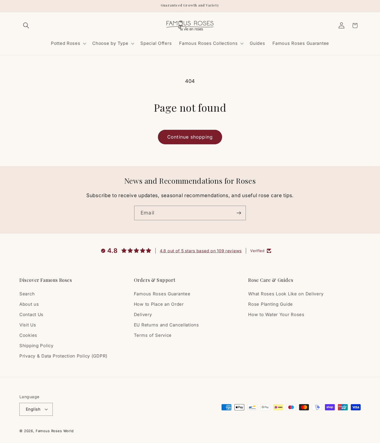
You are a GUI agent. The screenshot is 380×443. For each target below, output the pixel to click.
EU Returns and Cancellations (166, 324)
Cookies (28, 335)
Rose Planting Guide (270, 304)
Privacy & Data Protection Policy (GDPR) (63, 356)
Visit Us (27, 324)
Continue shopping (190, 137)
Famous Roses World (55, 431)
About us (29, 304)
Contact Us (31, 314)
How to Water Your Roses (276, 314)
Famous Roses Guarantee (162, 293)
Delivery (143, 314)
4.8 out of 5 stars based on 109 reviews (201, 250)
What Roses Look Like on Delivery (285, 293)
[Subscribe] (239, 213)
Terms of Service (153, 335)
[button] (26, 25)
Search (27, 293)
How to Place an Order (159, 304)
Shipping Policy (36, 345)
